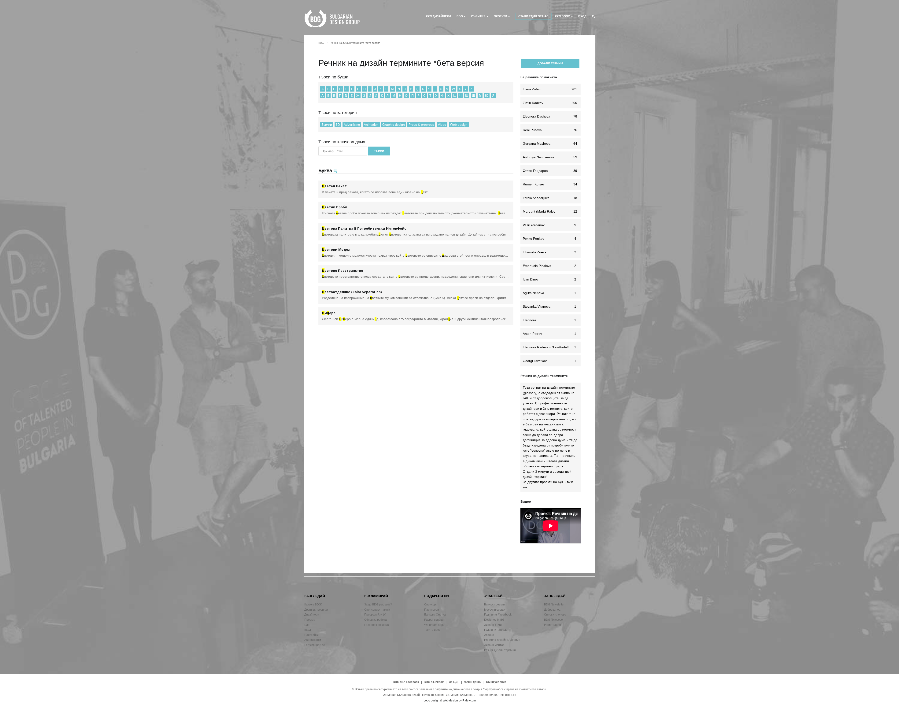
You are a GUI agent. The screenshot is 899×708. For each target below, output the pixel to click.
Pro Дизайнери (438, 16)
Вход (582, 16)
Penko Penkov (549, 238)
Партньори (431, 609)
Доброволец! (552, 609)
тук (525, 487)
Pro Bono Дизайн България (502, 640)
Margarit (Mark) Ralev (550, 211)
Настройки (311, 635)
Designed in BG (494, 619)
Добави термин (550, 63)
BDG (460, 16)
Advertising (352, 124)
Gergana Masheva (550, 143)
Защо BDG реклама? (378, 604)
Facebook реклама (376, 625)
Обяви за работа (375, 619)
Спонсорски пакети (377, 609)
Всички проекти (494, 604)
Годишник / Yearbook (498, 614)
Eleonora (549, 320)
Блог (307, 625)
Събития (478, 16)
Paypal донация (434, 619)
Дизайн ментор (494, 645)
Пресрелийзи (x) (375, 614)
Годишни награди (496, 629)
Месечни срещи (494, 609)
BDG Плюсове (553, 619)
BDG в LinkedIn (434, 682)
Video (442, 124)
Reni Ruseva (550, 130)
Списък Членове (555, 614)
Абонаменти (312, 640)
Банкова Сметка (435, 614)
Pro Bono (562, 16)
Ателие (489, 635)
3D (338, 124)
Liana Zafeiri (550, 89)
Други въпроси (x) (316, 609)
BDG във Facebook (406, 682)
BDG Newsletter (554, 604)
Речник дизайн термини (500, 650)
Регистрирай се (314, 645)
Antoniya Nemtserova (550, 157)
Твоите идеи (432, 629)
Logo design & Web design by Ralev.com (450, 700)
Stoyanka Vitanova (549, 306)
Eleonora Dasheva (550, 116)
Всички (326, 124)
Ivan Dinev (549, 279)
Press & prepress (421, 124)
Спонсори (431, 604)
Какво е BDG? (313, 604)
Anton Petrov (549, 334)
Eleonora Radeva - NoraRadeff (549, 347)
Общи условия (496, 682)
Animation (371, 124)
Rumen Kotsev (550, 184)
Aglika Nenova (549, 293)
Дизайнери (311, 614)
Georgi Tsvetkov (549, 361)
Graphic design (393, 124)
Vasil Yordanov (549, 225)
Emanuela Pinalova (549, 266)
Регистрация (552, 625)
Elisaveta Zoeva (549, 252)
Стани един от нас (533, 16)
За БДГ (454, 682)
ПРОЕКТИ (500, 16)
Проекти (310, 619)
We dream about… (436, 625)
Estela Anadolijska (550, 198)
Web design (459, 124)
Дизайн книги (493, 625)
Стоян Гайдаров (550, 171)
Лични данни (472, 682)
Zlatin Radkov (550, 103)
